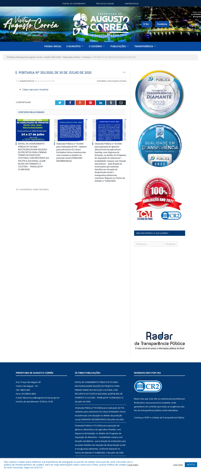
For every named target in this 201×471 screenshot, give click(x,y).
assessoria (155, 402)
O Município (73, 46)
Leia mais (133, 464)
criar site (153, 398)
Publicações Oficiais (116, 81)
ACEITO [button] (191, 464)
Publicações (118, 46)
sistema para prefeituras (173, 398)
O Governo (95, 46)
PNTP (147, 417)
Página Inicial (53, 46)
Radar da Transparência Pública (169, 417)
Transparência (143, 46)
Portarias (101, 81)
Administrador (27, 81)
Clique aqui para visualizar (35, 89)
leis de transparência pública (148, 410)
